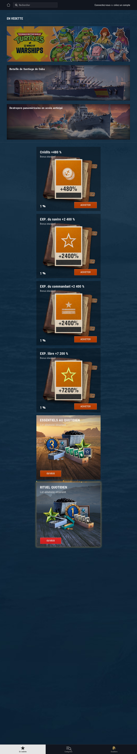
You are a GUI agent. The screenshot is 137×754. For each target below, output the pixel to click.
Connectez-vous (102, 5)
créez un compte (122, 5)
